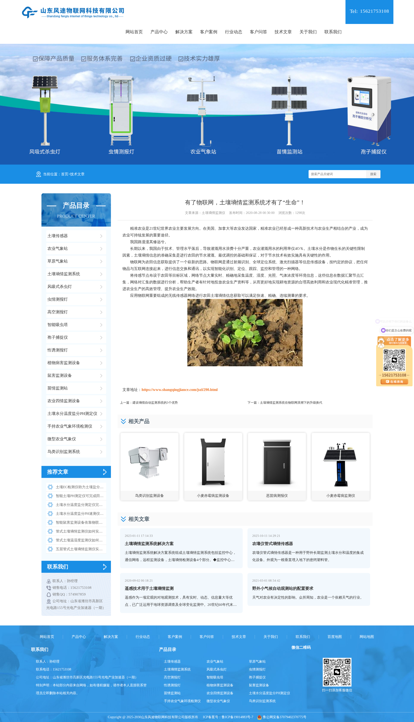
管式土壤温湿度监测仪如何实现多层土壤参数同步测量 (81, 540)
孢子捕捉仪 (257, 677)
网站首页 (134, 31)
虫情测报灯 (257, 669)
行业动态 (233, 31)
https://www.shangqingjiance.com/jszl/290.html (180, 390)
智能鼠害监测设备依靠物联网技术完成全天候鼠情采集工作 (81, 522)
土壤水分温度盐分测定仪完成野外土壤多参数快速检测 (81, 505)
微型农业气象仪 (218, 701)
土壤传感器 (172, 661)
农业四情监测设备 (220, 693)
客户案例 (208, 31)
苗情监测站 (172, 693)
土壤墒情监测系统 (177, 669)
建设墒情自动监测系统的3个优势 (155, 402)
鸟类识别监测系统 (262, 701)
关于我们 (308, 31)
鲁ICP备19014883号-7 (237, 717)
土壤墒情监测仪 (213, 213)
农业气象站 (215, 661)
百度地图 (335, 637)
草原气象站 (257, 661)
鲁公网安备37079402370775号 (284, 717)
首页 (64, 174)
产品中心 (159, 31)
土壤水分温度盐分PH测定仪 (269, 693)
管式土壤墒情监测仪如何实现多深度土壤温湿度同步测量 (81, 531)
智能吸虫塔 (215, 677)
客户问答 (258, 31)
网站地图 (367, 637)
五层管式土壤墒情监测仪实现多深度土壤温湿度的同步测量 (81, 549)
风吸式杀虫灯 (217, 669)
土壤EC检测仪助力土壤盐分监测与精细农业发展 (81, 487)
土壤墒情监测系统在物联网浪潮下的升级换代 (291, 402)
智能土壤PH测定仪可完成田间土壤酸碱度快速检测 (81, 496)
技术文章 (283, 31)
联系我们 (333, 31)
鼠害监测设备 (259, 685)
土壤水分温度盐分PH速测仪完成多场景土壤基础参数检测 (81, 514)
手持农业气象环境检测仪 (182, 701)
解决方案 (184, 31)
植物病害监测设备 (220, 685)
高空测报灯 (172, 677)
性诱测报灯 (172, 685)
